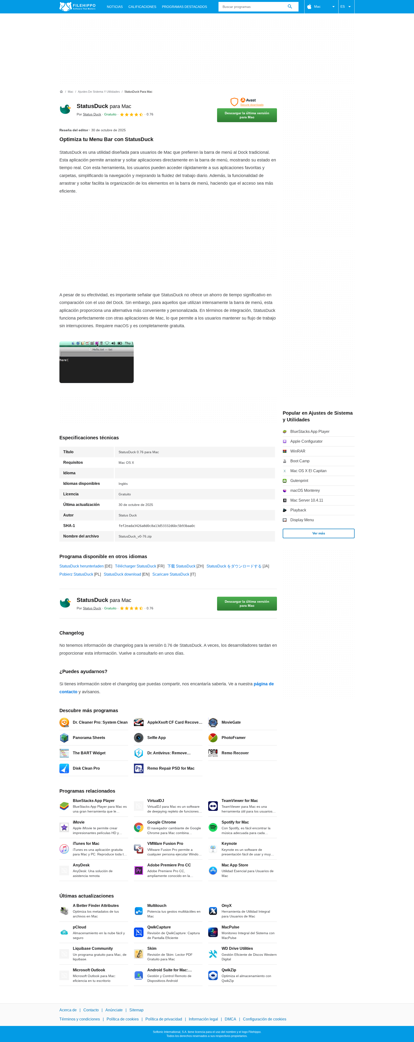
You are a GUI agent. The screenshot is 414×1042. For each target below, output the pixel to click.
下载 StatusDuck (181, 566)
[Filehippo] (77, 6)
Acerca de (68, 1010)
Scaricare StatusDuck (170, 574)
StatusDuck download (122, 574)
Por (89, 114)
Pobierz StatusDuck (76, 574)
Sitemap (136, 1010)
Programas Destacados (184, 7)
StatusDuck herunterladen (81, 566)
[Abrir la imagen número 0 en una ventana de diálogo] (96, 362)
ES (342, 6)
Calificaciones (142, 7)
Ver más (318, 533)
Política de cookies (123, 1019)
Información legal (203, 1019)
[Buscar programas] (290, 6)
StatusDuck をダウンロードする (234, 566)
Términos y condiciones (79, 1019)
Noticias (115, 7)
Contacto (91, 1010)
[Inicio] (61, 92)
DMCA (230, 1019)
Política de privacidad (163, 1019)
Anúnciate (114, 1010)
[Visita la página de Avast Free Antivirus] (247, 102)
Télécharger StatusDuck (135, 566)
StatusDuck (104, 106)
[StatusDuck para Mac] (65, 110)
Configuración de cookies (264, 1019)
